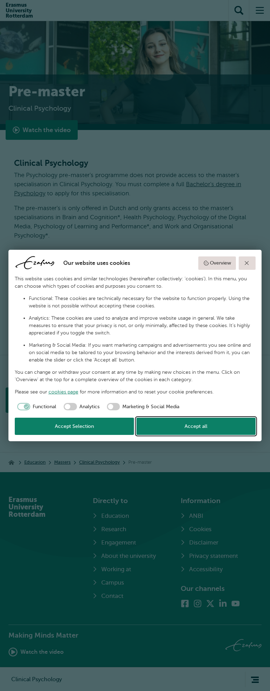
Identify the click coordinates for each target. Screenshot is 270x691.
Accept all (196, 426)
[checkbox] (36, 407)
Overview (220, 263)
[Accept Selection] (247, 263)
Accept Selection (74, 426)
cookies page (63, 392)
